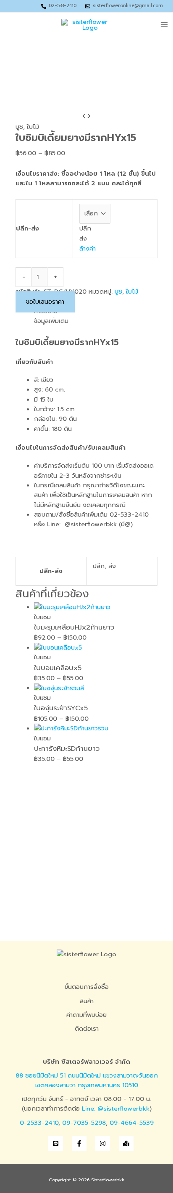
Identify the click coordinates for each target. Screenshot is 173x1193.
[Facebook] (79, 1143)
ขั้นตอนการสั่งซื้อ (87, 986)
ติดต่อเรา (87, 1028)
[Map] (126, 1143)
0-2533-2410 (39, 1122)
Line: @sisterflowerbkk (115, 1108)
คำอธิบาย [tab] (46, 311)
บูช (19, 126)
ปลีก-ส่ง (27, 228)
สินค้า (87, 1001)
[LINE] (55, 1143)
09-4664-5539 (132, 1122)
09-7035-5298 (84, 1122)
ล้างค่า (87, 248)
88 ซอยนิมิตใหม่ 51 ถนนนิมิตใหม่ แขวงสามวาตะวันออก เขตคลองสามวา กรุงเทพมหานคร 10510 (87, 1080)
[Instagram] (102, 1143)
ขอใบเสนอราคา (45, 301)
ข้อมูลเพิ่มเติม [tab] (51, 320)
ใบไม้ (33, 126)
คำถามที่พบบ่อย (86, 1014)
